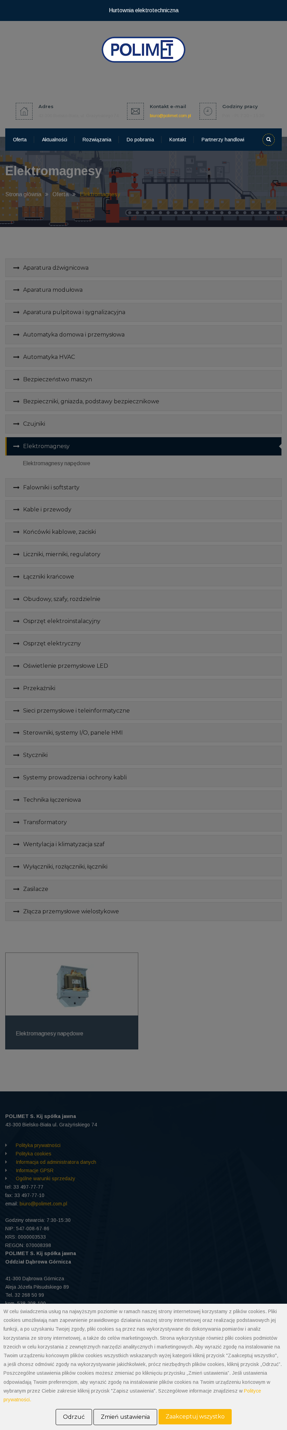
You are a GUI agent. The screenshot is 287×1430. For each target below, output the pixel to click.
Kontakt (177, 139)
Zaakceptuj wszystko (195, 1416)
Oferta (20, 139)
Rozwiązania (97, 139)
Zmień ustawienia (125, 1417)
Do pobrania (140, 139)
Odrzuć (74, 1417)
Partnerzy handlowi (223, 139)
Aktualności (54, 139)
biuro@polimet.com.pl (170, 115)
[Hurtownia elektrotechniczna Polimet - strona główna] (144, 49)
